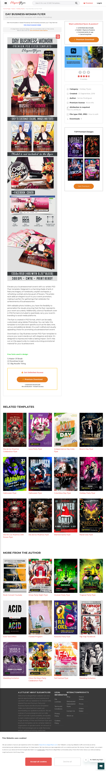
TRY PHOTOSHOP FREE (32, 25)
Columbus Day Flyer (62, 493)
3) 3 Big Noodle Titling (16, 364)
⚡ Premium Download (32, 379)
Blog (68, 697)
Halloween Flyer (9, 493)
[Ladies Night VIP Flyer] (92, 169)
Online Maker (81, 710)
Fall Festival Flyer (61, 678)
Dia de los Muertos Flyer (39, 535)
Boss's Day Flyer (86, 449)
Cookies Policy (57, 722)
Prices (81, 704)
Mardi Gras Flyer (86, 535)
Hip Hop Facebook (87, 637)
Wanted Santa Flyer (62, 535)
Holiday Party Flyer (87, 493)
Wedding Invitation (11, 678)
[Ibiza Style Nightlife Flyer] (75, 169)
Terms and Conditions (58, 707)
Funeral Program (36, 637)
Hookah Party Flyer (62, 595)
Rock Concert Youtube (12, 595)
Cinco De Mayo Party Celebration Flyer (37, 679)
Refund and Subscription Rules (71, 704)
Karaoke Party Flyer (62, 637)
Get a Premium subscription (39, 30)
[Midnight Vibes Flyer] (75, 146)
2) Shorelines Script (15, 361)
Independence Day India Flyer (64, 450)
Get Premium (83, 186)
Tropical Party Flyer (88, 595)
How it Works (81, 698)
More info (90, 103)
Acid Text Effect (9, 637)
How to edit (93, 114)
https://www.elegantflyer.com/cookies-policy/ (58, 749)
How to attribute (74, 110)
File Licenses (58, 700)
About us (70, 716)
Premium (89, 3)
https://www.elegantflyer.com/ (48, 745)
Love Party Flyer (35, 449)
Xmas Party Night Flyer (38, 595)
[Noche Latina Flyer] (92, 146)
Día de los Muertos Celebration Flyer (11, 450)
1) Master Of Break (15, 359)
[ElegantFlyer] (18, 3)
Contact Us (71, 711)
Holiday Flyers (85, 89)
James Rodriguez (84, 98)
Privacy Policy (57, 715)
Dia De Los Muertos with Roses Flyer (13, 536)
